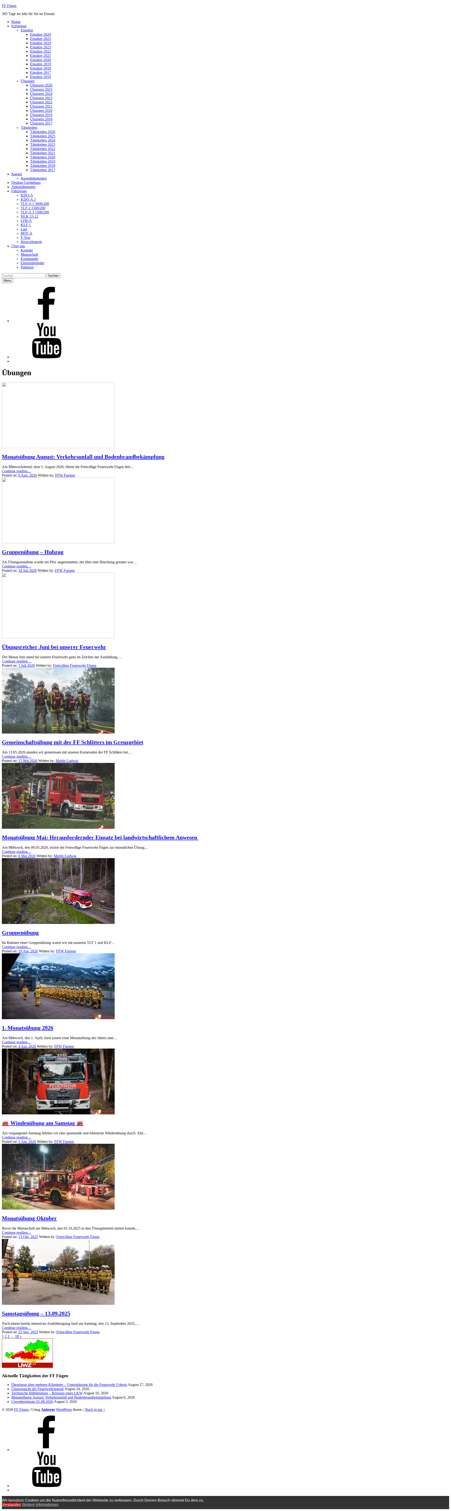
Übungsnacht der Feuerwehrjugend (37, 1389)
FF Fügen (9, 6)
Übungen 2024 (41, 94)
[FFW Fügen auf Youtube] (46, 357)
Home (15, 22)
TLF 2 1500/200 (33, 208)
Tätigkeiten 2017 (42, 170)
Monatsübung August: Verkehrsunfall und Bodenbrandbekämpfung (83, 457)
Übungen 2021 (41, 106)
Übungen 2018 (41, 119)
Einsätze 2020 (40, 60)
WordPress (64, 1410)
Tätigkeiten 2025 (42, 136)
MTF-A (26, 233)
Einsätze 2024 (40, 43)
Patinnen (27, 267)
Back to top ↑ (95, 1410)
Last (24, 229)
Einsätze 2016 (40, 77)
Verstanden (11, 1505)
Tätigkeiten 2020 (42, 157)
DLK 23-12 (29, 216)
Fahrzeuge (19, 191)
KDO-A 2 (28, 199)
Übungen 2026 (41, 85)
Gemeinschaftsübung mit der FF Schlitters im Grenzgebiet (72, 742)
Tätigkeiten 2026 (42, 132)
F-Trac (26, 238)
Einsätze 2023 (40, 47)
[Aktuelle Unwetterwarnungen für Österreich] (27, 1367)
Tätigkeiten (29, 128)
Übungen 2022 (41, 102)
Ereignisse (19, 26)
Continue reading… (16, 471)
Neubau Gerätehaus (26, 183)
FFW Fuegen (65, 475)
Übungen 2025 (41, 89)
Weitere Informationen (40, 1505)
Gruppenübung (20, 933)
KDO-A (27, 195)
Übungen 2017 (41, 123)
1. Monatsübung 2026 (27, 1028)
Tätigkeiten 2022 (42, 149)
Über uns (18, 246)
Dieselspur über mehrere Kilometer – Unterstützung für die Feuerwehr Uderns (69, 1385)
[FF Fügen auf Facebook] (46, 321)
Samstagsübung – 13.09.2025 (36, 1313)
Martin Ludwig (67, 761)
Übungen (28, 81)
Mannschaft (29, 254)
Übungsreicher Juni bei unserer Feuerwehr (54, 647)
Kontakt (27, 250)
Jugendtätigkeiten (34, 178)
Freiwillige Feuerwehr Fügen (74, 665)
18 (17, 1336)
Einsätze (27, 30)
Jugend (16, 174)
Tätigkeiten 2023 (42, 144)
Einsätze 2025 (40, 39)
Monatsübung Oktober (29, 1218)
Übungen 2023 (41, 98)
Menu (7, 280)
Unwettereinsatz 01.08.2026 (32, 1402)
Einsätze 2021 (40, 56)
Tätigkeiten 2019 (42, 161)
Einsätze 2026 (40, 34)
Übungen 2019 (41, 115)
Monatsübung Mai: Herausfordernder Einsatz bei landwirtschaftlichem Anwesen (100, 837)
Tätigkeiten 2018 (42, 166)
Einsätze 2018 (40, 68)
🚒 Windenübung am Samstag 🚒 (42, 1123)
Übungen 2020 (41, 111)
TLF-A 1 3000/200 (35, 204)
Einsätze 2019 (40, 64)
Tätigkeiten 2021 (42, 153)
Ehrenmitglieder (32, 263)
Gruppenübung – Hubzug (32, 552)
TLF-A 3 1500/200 (35, 212)
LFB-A (26, 221)
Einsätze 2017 (40, 73)
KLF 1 (26, 225)
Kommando (29, 259)
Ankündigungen (23, 187)
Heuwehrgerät (31, 242)
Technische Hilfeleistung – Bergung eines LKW (47, 1393)
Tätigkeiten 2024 (42, 140)
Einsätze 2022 (40, 51)
